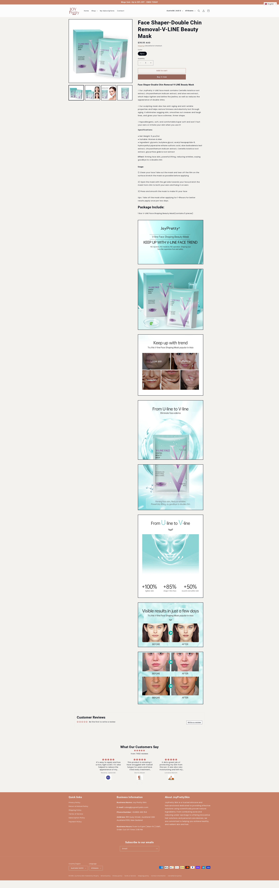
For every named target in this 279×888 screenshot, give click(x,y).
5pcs (142, 54)
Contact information (158, 876)
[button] (94, 11)
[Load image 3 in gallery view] (108, 92)
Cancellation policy (175, 876)
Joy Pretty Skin (79, 876)
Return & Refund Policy (78, 806)
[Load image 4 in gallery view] (124, 92)
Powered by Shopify (92, 876)
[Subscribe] (156, 848)
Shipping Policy (75, 810)
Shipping (141, 46)
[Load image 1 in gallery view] (76, 92)
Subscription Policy (77, 818)
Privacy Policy (74, 802)
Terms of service (130, 876)
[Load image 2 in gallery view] (92, 92)
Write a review (194, 722)
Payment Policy (75, 822)
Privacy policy (117, 876)
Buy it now (162, 77)
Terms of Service (76, 814)
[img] (139, 750)
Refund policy (105, 876)
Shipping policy (143, 876)
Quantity (141, 58)
